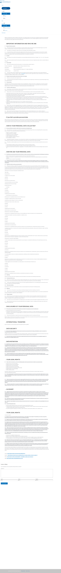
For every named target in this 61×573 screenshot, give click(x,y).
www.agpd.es (23, 73)
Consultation (5, 8)
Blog (2, 20)
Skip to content (2, 0)
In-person (5, 30)
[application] (3, 11)
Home (2, 5)
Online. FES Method (7, 27)
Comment (2, 468)
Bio (4, 18)
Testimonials (3, 32)
